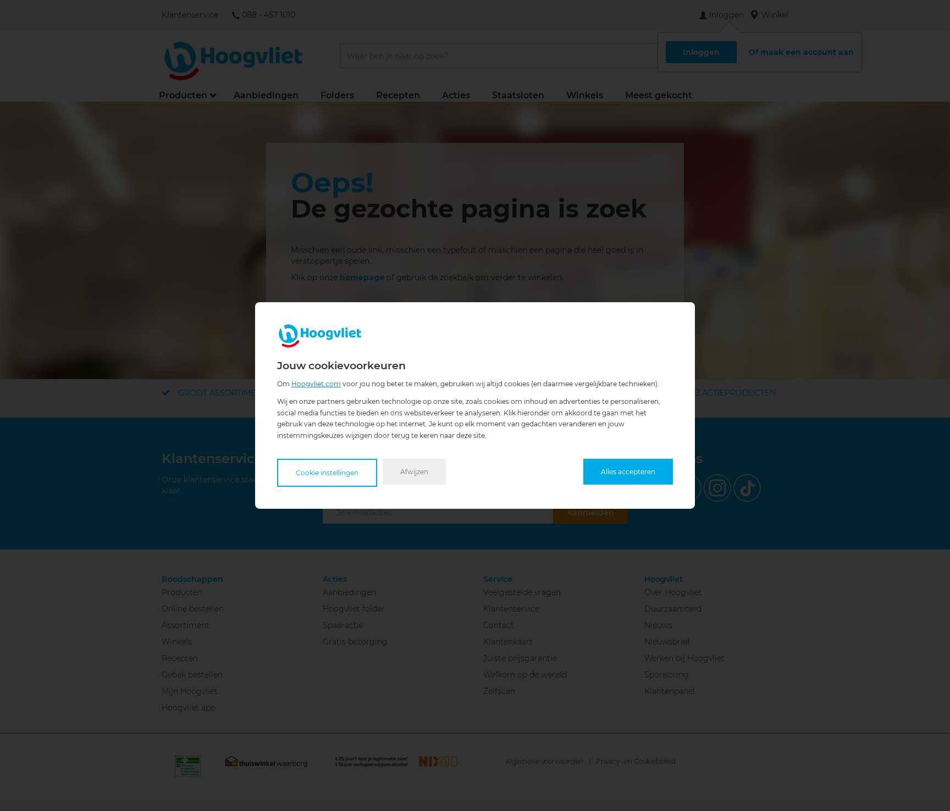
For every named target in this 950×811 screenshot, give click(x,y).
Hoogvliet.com (316, 384)
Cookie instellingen (327, 473)
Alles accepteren (628, 472)
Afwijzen (414, 472)
